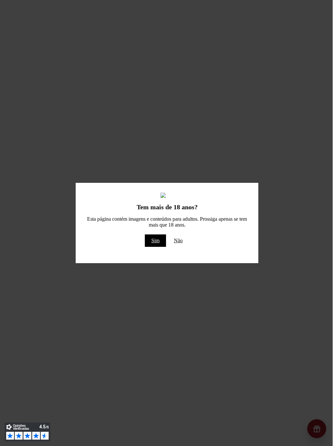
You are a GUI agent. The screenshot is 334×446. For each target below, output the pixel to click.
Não (178, 240)
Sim (155, 240)
